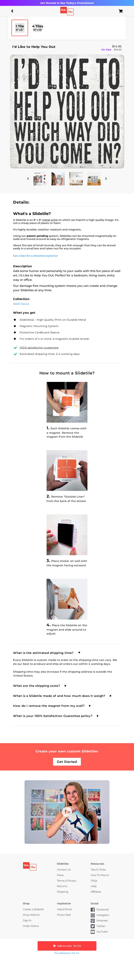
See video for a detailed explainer (35, 255)
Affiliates (96, 891)
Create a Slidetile (33, 909)
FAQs (94, 880)
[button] (12, 11)
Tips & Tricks (98, 869)
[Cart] (122, 11)
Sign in (27, 920)
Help (94, 886)
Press (60, 875)
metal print (50, 219)
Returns (62, 886)
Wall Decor (21, 304)
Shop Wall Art (31, 914)
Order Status (31, 925)
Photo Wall (64, 914)
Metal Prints (64, 909)
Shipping (62, 891)
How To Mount (100, 875)
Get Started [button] (67, 762)
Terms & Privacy (66, 880)
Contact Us (64, 869)
